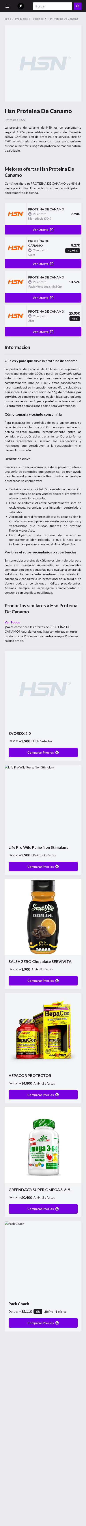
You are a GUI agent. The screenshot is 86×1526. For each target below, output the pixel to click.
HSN (22, 120)
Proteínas (11, 120)
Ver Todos (12, 622)
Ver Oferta (41, 229)
